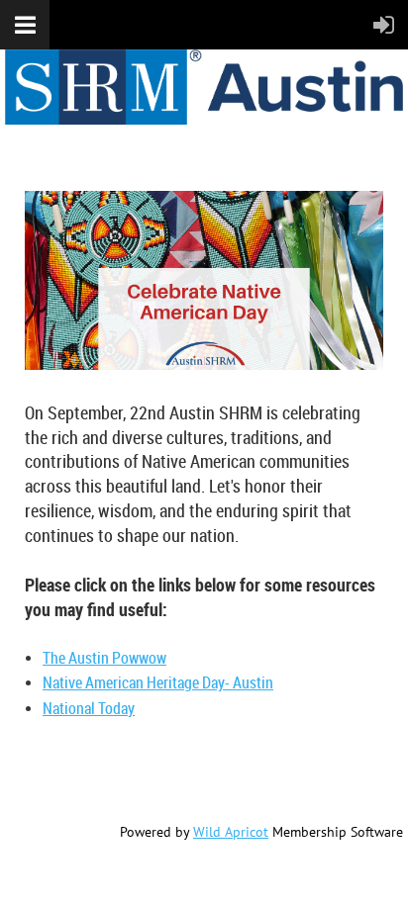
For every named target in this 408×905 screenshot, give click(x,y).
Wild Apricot (230, 832)
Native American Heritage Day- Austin (158, 682)
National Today (89, 708)
